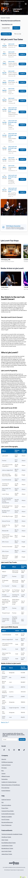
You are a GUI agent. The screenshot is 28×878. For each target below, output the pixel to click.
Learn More (21, 228)
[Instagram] (14, 750)
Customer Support (6, 799)
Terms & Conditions (6, 805)
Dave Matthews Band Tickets (8, 842)
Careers (3, 773)
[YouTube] (19, 750)
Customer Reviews (6, 765)
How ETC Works (5, 819)
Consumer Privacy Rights (7, 811)
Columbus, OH (6, 34)
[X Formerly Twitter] (8, 750)
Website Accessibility (6, 816)
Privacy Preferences (6, 825)
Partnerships (4, 779)
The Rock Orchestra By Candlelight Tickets (11, 834)
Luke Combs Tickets (6, 851)
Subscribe (22, 739)
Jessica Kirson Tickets (6, 854)
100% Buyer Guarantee (7, 762)
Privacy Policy (4, 808)
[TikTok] (24, 750)
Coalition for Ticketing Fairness (8, 782)
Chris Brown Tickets (6, 837)
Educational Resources (7, 822)
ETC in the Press (5, 787)
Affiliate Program (5, 776)
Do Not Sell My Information (7, 813)
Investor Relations (5, 790)
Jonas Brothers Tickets (6, 845)
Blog (2, 770)
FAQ (2, 802)
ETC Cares (4, 767)
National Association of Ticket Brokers (10, 785)
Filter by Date (17, 34)
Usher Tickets (4, 840)
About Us (3, 759)
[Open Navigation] (26, 4)
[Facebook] (3, 750)
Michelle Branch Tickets (7, 848)
